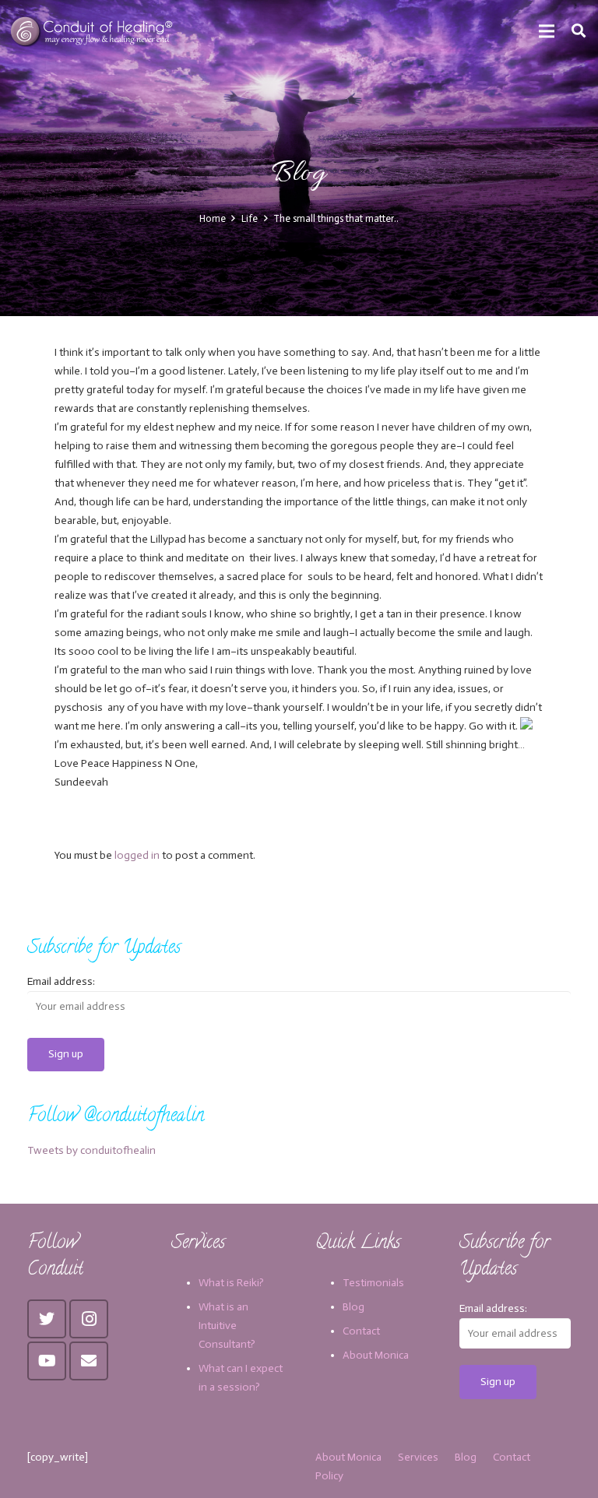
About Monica (376, 1355)
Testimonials (373, 1282)
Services (418, 1457)
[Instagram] (88, 1318)
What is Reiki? (231, 1282)
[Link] (93, 31)
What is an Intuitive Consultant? (227, 1325)
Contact (361, 1331)
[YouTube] (46, 1361)
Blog (353, 1306)
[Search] (578, 31)
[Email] (88, 1361)
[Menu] (546, 31)
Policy (329, 1475)
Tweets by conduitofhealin (91, 1150)
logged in (137, 855)
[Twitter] (46, 1318)
